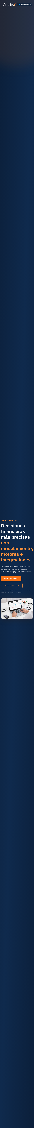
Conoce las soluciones (11, 585)
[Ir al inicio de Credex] (9, 4)
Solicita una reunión (11, 578)
